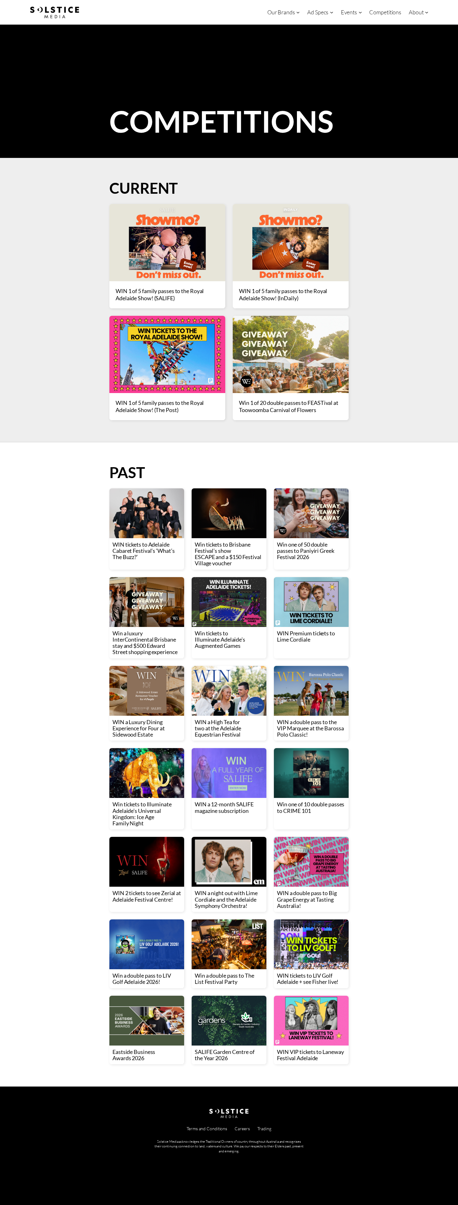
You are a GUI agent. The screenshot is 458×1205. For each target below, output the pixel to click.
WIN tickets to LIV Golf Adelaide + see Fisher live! (307, 978)
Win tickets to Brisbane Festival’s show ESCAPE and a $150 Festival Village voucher (228, 554)
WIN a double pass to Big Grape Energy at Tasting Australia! (307, 899)
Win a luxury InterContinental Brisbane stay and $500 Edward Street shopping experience (144, 642)
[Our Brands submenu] (298, 12)
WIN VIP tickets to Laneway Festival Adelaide (310, 1055)
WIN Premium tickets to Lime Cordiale (306, 636)
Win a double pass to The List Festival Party (224, 978)
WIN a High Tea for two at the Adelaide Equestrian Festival (218, 728)
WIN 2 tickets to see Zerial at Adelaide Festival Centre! (146, 896)
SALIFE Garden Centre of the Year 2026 (225, 1055)
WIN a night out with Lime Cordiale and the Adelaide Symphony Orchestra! (226, 899)
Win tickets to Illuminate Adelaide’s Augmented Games (220, 639)
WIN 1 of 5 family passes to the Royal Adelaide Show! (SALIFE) (160, 294)
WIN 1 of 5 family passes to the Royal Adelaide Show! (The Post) (160, 406)
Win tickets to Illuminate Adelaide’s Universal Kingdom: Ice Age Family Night (142, 813)
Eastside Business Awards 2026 (133, 1055)
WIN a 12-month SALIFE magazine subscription (224, 807)
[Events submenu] (360, 12)
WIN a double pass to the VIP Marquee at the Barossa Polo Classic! (310, 728)
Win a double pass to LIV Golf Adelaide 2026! (141, 978)
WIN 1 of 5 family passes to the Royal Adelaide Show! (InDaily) (283, 294)
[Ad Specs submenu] (331, 12)
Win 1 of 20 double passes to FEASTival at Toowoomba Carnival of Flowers (288, 406)
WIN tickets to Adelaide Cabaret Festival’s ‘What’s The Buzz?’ (143, 550)
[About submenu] (426, 12)
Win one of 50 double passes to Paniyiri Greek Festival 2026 (305, 550)
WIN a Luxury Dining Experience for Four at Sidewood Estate (138, 728)
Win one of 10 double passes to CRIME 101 (310, 807)
